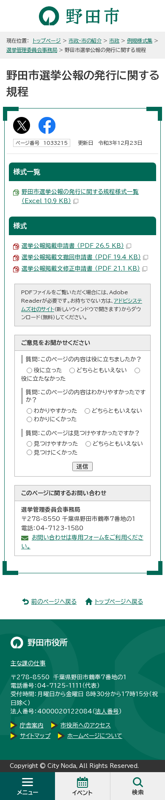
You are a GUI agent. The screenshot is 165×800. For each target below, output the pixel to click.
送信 (82, 466)
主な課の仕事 (28, 663)
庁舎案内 (32, 725)
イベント (82, 793)
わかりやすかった (55, 411)
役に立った (48, 370)
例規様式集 (139, 40)
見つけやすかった (56, 444)
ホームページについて (94, 736)
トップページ (47, 40)
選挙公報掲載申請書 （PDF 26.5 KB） (73, 246)
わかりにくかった (55, 419)
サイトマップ (35, 736)
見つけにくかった (55, 453)
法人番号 (107, 711)
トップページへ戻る (119, 602)
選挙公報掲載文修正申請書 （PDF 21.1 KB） (81, 268)
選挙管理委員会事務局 (31, 49)
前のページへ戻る (54, 602)
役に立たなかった (43, 379)
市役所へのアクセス (85, 725)
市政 (114, 40)
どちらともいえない (102, 370)
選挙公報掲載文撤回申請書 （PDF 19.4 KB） (81, 257)
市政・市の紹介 (85, 40)
